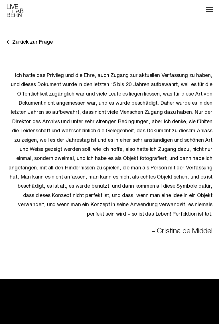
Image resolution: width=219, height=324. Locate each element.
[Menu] (210, 9)
